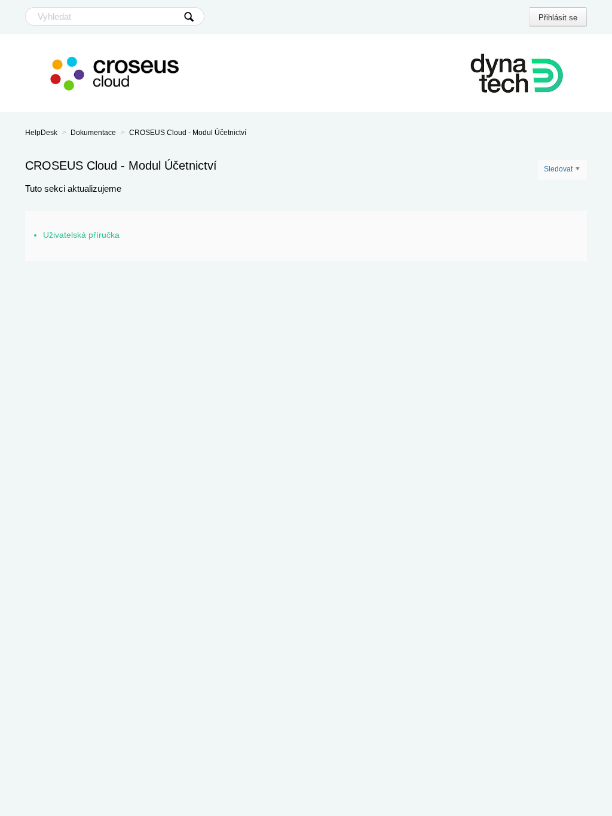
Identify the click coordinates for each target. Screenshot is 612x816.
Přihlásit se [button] (557, 17)
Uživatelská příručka (81, 235)
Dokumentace (93, 132)
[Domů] (306, 73)
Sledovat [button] (558, 169)
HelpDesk (41, 132)
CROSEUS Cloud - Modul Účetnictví (187, 132)
